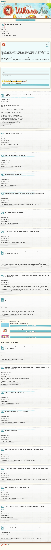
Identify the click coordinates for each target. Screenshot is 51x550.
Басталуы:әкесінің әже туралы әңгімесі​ (14, 212)
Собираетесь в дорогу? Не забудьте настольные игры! (20, 329)
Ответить (47, 46)
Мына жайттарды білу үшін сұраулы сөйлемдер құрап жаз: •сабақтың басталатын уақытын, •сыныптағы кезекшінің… (27, 368)
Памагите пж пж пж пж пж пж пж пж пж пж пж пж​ (17, 487)
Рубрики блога (25, 20)
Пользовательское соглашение (17, 548)
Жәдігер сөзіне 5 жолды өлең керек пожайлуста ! (17, 411)
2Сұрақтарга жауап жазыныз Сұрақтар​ (14, 392)
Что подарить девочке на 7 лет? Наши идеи (18, 335)
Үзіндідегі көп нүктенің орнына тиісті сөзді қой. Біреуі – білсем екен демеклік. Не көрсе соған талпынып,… (27, 95)
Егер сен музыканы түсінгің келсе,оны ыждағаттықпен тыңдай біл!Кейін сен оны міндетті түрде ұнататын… (27, 276)
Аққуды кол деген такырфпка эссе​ (13, 174)
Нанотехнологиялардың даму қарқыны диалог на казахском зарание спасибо (24, 449)
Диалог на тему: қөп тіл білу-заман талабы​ (15, 155)
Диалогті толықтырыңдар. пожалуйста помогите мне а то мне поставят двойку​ (24, 506)
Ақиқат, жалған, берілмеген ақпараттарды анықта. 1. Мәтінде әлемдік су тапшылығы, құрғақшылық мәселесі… (26, 299)
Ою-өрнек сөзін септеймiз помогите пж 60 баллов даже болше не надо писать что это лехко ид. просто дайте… (27, 347)
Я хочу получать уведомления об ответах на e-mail (12, 83)
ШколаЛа (3, 1)
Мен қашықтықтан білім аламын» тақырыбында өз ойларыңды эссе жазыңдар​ (24, 193)
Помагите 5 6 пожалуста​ (11, 430)
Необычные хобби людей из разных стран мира (19, 323)
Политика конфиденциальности (6, 548)
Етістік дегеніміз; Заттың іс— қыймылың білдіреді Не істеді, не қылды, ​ (22, 231)
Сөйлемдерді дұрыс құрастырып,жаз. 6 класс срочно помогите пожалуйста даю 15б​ (25, 527)
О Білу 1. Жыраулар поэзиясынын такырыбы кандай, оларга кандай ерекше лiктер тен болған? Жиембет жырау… (26, 252)
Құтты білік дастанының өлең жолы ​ (14, 133)
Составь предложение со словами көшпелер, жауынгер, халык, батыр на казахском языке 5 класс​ (27, 469)
